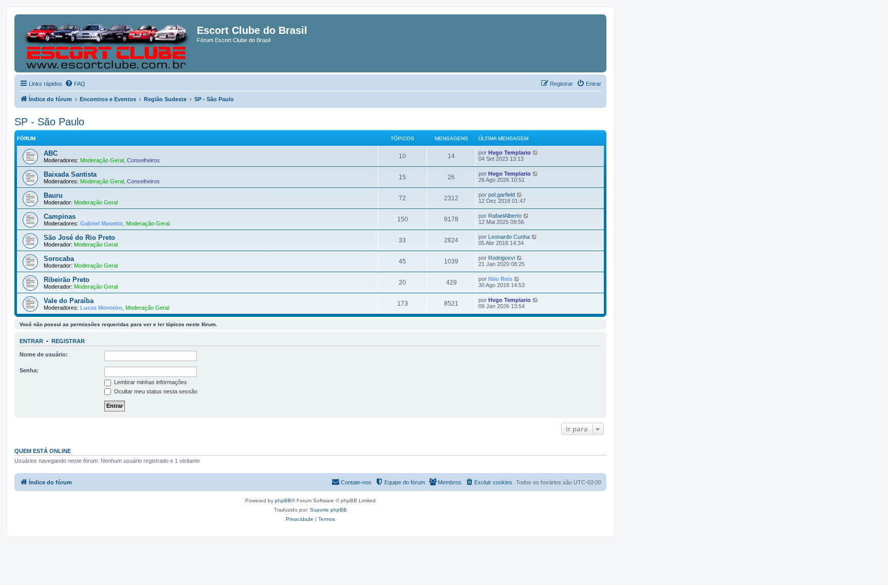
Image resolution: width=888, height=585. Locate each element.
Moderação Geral (102, 160)
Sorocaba (59, 258)
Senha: (29, 370)
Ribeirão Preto (66, 280)
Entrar (31, 341)
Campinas (60, 216)
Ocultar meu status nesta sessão (155, 391)
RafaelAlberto (505, 216)
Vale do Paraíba (69, 301)
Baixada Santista (70, 174)
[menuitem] (75, 84)
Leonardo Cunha (509, 237)
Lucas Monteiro (101, 308)
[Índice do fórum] (107, 43)
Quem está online (42, 451)
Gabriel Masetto (101, 223)
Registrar (68, 341)
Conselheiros (143, 160)
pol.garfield (501, 195)
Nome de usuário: (44, 354)
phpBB (283, 500)
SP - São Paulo (49, 121)
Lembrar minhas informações (150, 382)
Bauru (53, 195)
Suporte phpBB (328, 510)
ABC (51, 153)
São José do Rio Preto (79, 237)
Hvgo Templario (509, 152)
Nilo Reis (500, 279)
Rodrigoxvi (501, 258)
